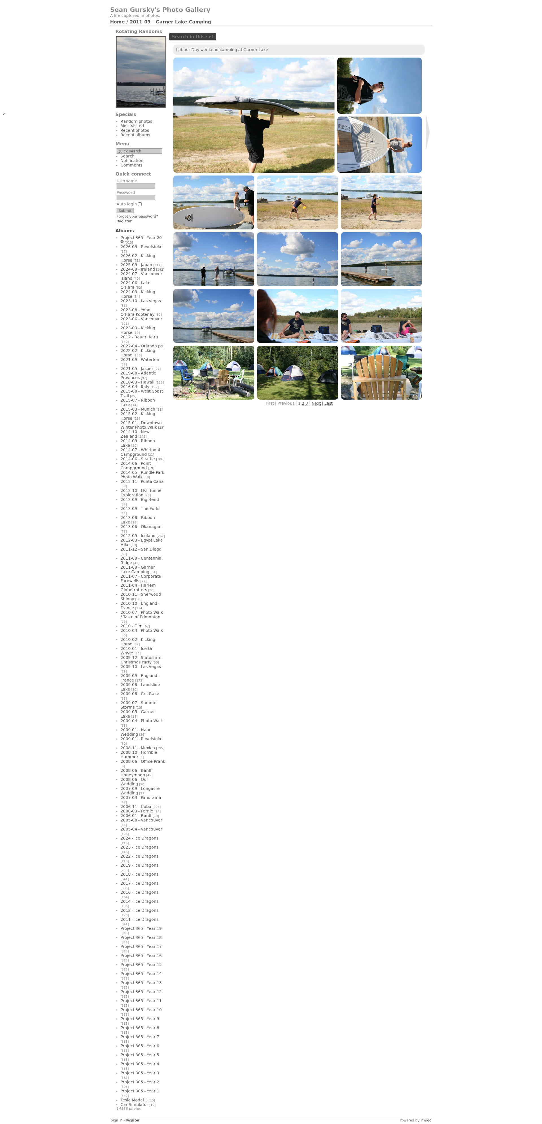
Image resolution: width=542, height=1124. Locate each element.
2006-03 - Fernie (137, 811)
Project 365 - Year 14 (141, 973)
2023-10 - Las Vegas (141, 301)
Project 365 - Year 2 (140, 1082)
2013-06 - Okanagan (141, 526)
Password (126, 192)
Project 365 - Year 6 (140, 1046)
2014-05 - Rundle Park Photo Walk (142, 474)
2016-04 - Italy (135, 386)
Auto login (127, 204)
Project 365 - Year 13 (141, 982)
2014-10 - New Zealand (135, 434)
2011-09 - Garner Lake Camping (170, 22)
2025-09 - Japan (136, 264)
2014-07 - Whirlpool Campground (140, 452)
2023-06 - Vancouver (141, 319)
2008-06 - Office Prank (143, 761)
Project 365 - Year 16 (141, 955)
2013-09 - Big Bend (140, 499)
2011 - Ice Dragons (139, 919)
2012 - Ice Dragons (139, 910)
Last (328, 403)
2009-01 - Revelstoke (142, 739)
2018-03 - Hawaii (137, 382)
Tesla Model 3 (134, 1100)
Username (127, 181)
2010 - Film (132, 626)
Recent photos (135, 130)
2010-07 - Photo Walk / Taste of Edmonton (142, 614)
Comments (131, 165)
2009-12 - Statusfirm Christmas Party (141, 659)
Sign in (117, 1120)
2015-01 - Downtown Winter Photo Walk (141, 425)
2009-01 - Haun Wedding (136, 732)
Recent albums (135, 135)
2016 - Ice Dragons (139, 892)
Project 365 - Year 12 (141, 991)
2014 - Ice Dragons (139, 901)
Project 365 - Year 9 (140, 1018)
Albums (124, 230)
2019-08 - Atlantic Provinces (138, 375)
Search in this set (192, 36)
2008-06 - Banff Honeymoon (136, 772)
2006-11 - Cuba (136, 806)
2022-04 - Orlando (139, 346)
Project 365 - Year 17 (141, 946)
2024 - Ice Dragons (139, 838)
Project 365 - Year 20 (141, 237)
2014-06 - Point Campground (136, 465)
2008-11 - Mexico (138, 748)
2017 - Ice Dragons (139, 883)
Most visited (132, 126)
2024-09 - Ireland (138, 269)
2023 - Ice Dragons (139, 847)
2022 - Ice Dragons (139, 856)
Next (316, 403)
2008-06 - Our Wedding (134, 781)
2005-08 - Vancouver (141, 820)
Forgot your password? (137, 216)
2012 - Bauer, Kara (139, 337)
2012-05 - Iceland (138, 535)
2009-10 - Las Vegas (141, 666)
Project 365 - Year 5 (140, 1055)
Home (117, 22)
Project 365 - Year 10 (141, 1009)
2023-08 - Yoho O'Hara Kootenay (137, 312)
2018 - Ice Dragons (139, 874)
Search (128, 156)
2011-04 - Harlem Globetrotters (138, 587)
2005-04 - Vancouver (141, 829)
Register (124, 221)
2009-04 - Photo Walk (142, 720)
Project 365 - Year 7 (140, 1037)
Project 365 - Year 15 (141, 964)
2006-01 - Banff (136, 815)
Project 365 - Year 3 (140, 1073)
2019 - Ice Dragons (139, 865)
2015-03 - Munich (138, 409)
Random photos (136, 121)
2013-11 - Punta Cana (142, 481)
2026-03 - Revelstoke (142, 246)
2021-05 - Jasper (137, 368)
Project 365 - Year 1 (140, 1091)
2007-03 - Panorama (141, 797)
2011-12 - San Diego (141, 549)
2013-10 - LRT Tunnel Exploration (142, 492)
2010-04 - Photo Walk (142, 630)
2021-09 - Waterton (140, 359)
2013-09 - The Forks (140, 508)
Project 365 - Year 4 (140, 1064)
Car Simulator (134, 1104)
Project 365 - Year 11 (141, 1000)
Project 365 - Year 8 (140, 1028)
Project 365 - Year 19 (141, 928)
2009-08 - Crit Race (140, 693)
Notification (132, 160)
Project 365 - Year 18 (141, 937)
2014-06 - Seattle (138, 459)
